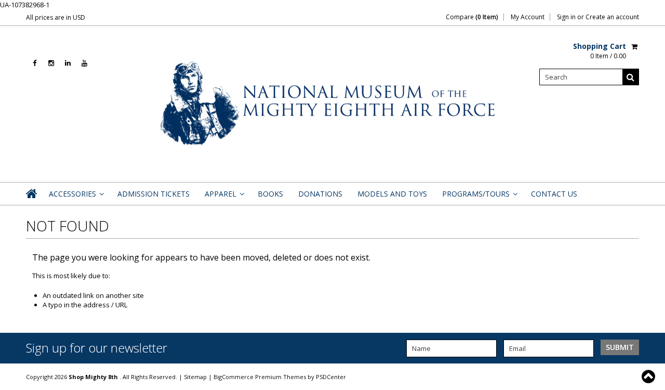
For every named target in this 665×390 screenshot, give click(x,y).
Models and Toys (392, 194)
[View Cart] (635, 46)
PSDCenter (331, 377)
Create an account (612, 17)
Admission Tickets (153, 194)
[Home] (32, 193)
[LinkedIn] (68, 63)
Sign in (566, 17)
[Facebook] (34, 63)
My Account (527, 17)
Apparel (224, 197)
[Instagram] (51, 63)
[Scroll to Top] (649, 376)
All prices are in (55, 17)
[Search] (630, 77)
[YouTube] (84, 63)
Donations (320, 194)
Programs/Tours (479, 197)
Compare (472, 17)
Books (270, 194)
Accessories (75, 197)
